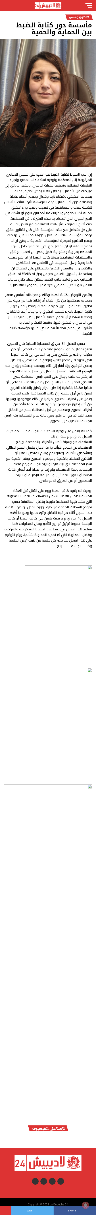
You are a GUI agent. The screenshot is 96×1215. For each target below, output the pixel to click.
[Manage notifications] (85, 1205)
